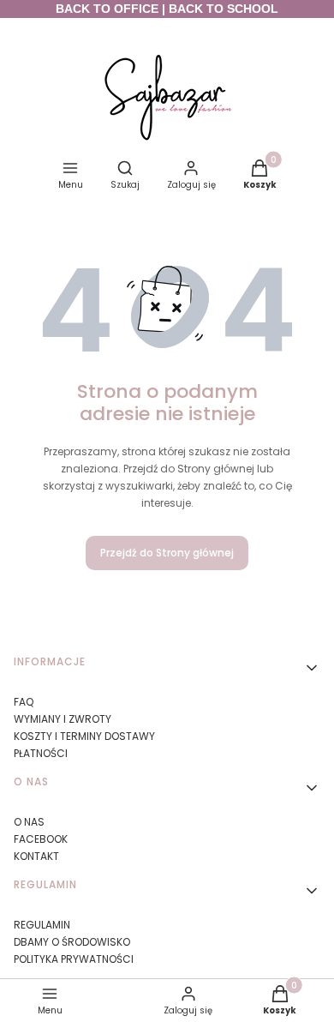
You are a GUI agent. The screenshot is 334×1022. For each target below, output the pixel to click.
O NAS (29, 822)
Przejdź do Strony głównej (167, 552)
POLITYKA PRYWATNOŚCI (74, 959)
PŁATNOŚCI (41, 753)
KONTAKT (36, 856)
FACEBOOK (41, 839)
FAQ (23, 701)
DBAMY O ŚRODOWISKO (72, 942)
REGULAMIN (42, 924)
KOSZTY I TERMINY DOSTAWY (84, 736)
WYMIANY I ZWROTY (62, 719)
